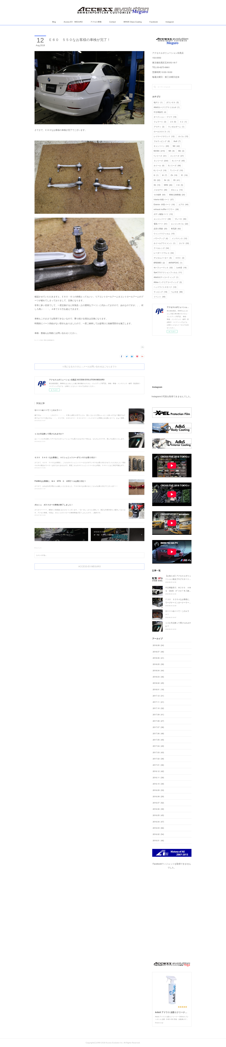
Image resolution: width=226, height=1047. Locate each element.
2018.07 (158, 651)
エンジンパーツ (162, 219)
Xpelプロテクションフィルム (168, 272)
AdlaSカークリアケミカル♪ (167, 107)
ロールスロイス (162, 131)
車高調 (176, 228)
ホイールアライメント (164, 243)
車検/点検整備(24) (49, 340)
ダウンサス (172, 102)
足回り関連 (160, 228)
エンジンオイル (179, 223)
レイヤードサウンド (164, 136)
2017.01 (158, 765)
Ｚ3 (173, 121)
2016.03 (158, 828)
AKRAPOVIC (175, 262)
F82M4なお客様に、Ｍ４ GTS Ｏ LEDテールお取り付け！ (60, 481)
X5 (176, 180)
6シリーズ (160, 170)
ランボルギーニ (176, 126)
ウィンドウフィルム (164, 233)
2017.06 (158, 733)
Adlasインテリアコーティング (168, 282)
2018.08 (158, 645)
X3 (157, 180)
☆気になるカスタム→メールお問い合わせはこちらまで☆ (89, 366)
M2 (176, 146)
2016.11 (158, 777)
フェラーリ (160, 121)
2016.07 (158, 802)
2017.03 (158, 752)
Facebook (153, 22)
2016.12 (158, 771)
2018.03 (158, 676)
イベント (159, 296)
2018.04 (158, 670)
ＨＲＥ (179, 257)
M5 (172, 150)
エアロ (183, 204)
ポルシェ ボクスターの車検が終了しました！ (54, 504)
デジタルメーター (163, 257)
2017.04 (158, 746)
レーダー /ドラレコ (164, 253)
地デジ (158, 102)
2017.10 (158, 708)
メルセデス (160, 189)
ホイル (183, 136)
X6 (157, 185)
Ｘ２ (183, 121)
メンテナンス (179, 238)
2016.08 (158, 796)
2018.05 (158, 664)
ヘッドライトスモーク (165, 287)
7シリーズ (176, 170)
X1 (184, 175)
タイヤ (184, 243)
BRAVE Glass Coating (133, 22)
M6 (181, 150)
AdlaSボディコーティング (166, 277)
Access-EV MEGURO (73, 22)
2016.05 (158, 815)
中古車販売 (160, 112)
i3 (156, 175)
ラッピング (160, 291)
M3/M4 (159, 150)
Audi (177, 141)
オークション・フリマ (165, 117)
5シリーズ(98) (39, 340)
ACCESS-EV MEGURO (89, 566)
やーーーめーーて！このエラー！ (48, 410)
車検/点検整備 (177, 194)
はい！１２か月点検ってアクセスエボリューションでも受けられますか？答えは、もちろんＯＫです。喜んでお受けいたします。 (80, 439)
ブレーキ (180, 219)
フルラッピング (162, 141)
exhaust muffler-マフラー (166, 209)
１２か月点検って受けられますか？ (49, 433)
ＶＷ (179, 185)
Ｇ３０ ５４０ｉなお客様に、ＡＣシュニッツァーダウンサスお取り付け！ (66, 457)
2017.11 (158, 702)
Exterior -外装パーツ (164, 204)
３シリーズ (161, 160)
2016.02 (158, 834)
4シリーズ (178, 160)
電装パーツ (160, 223)
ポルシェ (177, 189)
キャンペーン (161, 146)
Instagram (170, 22)
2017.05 (158, 739)
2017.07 (158, 727)
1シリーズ (160, 155)
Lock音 (181, 267)
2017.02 (158, 758)
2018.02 (158, 683)
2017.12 (158, 695)
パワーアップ (161, 238)
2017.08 (158, 721)
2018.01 (158, 689)
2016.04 (158, 821)
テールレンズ (161, 248)
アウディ (159, 126)
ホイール (159, 165)
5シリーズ (174, 165)
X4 (167, 180)
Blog (54, 22)
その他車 (159, 194)
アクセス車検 (96, 22)
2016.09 (158, 790)
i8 (164, 175)
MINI (168, 185)
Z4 (174, 175)
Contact (112, 22)
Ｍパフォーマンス (163, 267)
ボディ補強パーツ (163, 214)
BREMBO (159, 262)
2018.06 (158, 658)
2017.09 (158, 714)
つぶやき (177, 291)
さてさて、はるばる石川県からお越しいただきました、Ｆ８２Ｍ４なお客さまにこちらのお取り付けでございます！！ (76, 486)
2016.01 (158, 840)
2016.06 (158, 809)
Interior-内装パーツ (164, 199)
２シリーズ (177, 155)
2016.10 (158, 783)
